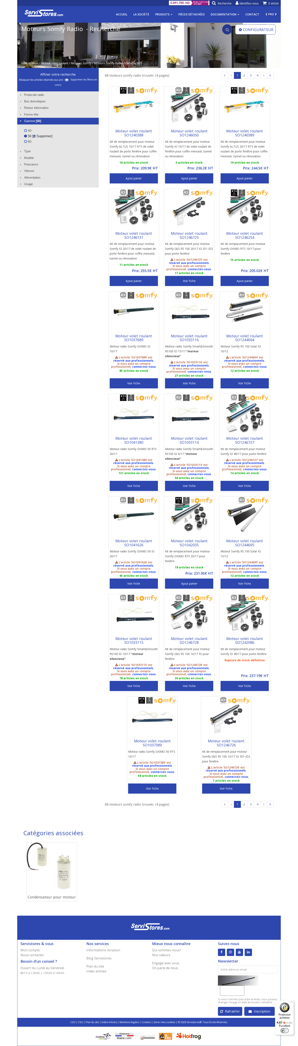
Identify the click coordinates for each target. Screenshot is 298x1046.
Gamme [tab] (32, 121)
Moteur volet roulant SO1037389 (152, 742)
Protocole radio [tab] (34, 94)
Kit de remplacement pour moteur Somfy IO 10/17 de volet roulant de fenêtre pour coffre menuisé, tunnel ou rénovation (188, 149)
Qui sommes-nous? (166, 950)
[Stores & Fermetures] (146, 1036)
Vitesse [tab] (29, 171)
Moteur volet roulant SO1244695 (244, 542)
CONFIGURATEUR (258, 29)
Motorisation (29, 63)
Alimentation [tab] (32, 177)
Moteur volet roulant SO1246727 (244, 440)
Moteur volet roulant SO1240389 (244, 133)
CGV (72, 1022)
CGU (80, 1022)
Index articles (96, 971)
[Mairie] (124, 1036)
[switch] (285, 1030)
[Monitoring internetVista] (103, 1036)
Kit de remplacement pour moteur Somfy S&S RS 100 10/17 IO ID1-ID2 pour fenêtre (226, 756)
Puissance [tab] (31, 164)
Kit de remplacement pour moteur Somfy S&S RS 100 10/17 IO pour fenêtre (187, 654)
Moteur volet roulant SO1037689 (133, 337)
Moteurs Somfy (81, 63)
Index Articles (109, 1022)
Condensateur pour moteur (52, 897)
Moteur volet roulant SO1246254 (244, 235)
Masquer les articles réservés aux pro (41, 79)
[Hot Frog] (189, 1036)
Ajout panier (134, 178)
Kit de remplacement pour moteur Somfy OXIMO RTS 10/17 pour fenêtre (243, 248)
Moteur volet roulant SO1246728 (189, 640)
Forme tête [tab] (31, 114)
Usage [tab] (28, 184)
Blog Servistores (98, 958)
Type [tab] (27, 151)
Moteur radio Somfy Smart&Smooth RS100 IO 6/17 (189, 454)
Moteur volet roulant (54, 63)
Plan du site (95, 966)
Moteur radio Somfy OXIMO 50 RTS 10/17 (151, 754)
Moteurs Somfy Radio (108, 63)
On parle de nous (165, 968)
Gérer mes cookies (164, 1022)
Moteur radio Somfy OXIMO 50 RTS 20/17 (133, 451)
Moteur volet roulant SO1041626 (133, 542)
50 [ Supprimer (39, 136)
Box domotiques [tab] (35, 101)
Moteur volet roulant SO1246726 (226, 742)
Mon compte (30, 950)
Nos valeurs (161, 955)
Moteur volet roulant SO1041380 (133, 440)
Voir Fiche (189, 281)
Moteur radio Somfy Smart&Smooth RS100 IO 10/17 (134, 654)
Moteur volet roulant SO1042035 (189, 542)
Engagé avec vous (165, 963)
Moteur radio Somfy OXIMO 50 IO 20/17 (132, 553)
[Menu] (291, 1002)
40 (29, 130)
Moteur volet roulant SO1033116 (189, 337)
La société (141, 14)
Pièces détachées (191, 14)
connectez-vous (199, 269)
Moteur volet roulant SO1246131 (133, 235)
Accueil (121, 14)
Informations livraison (103, 950)
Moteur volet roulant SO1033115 (133, 640)
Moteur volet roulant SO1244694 (244, 337)
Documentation (224, 14)
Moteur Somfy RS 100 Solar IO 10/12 (241, 348)
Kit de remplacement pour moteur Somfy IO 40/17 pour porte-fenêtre (244, 451)
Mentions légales (129, 1022)
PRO (271, 14)
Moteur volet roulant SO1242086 (244, 640)
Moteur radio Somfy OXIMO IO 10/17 (130, 348)
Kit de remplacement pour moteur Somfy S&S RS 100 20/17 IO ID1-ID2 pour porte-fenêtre (189, 248)
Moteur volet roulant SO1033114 (189, 440)
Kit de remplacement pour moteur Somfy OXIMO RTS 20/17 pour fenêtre (187, 556)
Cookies (146, 1022)
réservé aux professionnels (189, 263)
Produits (162, 14)
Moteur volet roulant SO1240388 (133, 133)
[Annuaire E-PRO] (165, 1036)
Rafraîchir (232, 1011)
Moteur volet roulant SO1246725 (189, 235)
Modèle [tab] (29, 158)
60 (29, 141)
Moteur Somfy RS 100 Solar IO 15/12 (241, 553)
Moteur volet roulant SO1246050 (189, 133)
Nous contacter (32, 955)
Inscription (262, 1011)
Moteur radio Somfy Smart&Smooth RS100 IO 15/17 (189, 351)
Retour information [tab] (36, 107)
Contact (252, 14)
